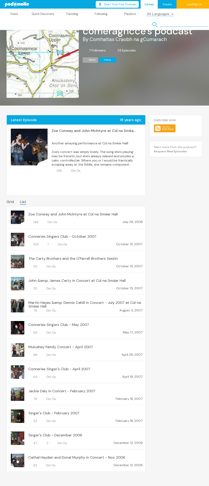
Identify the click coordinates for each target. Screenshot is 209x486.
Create (167, 4)
